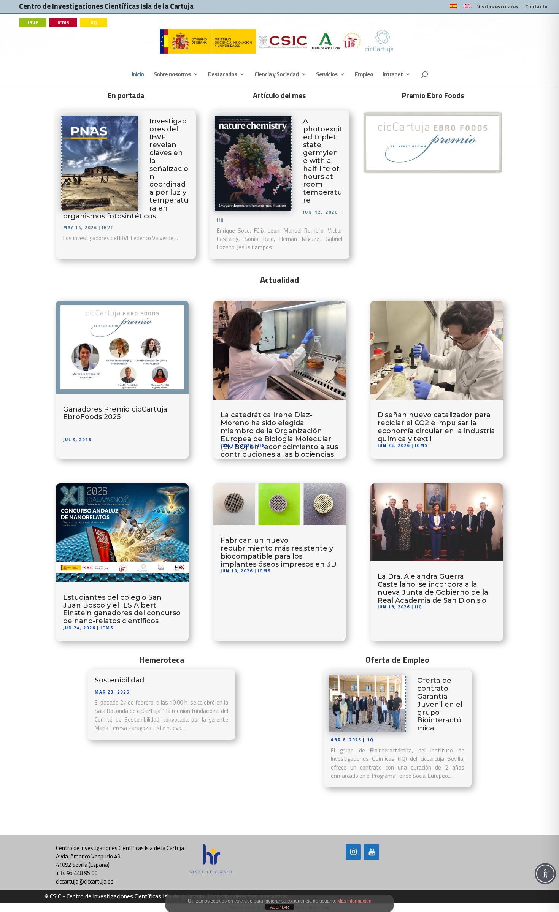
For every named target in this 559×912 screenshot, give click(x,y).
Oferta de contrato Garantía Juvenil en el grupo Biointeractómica (439, 704)
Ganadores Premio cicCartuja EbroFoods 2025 (115, 413)
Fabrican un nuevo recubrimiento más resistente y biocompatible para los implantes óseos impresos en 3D (279, 552)
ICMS (63, 22)
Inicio (138, 75)
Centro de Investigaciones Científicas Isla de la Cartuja (106, 8)
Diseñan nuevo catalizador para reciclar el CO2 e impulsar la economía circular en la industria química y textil (436, 427)
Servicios (326, 75)
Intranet (393, 75)
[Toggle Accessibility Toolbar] (545, 874)
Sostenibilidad (119, 680)
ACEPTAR (279, 907)
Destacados (222, 75)
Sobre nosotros (172, 75)
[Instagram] (353, 852)
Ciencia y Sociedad (276, 75)
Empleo (364, 75)
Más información (354, 901)
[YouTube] (371, 852)
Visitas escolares (497, 7)
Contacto (536, 7)
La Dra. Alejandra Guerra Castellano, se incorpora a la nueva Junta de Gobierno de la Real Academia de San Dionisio (433, 588)
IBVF (33, 22)
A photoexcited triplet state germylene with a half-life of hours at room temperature (322, 160)
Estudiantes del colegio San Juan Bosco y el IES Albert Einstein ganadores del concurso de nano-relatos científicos (122, 609)
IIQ (94, 22)
